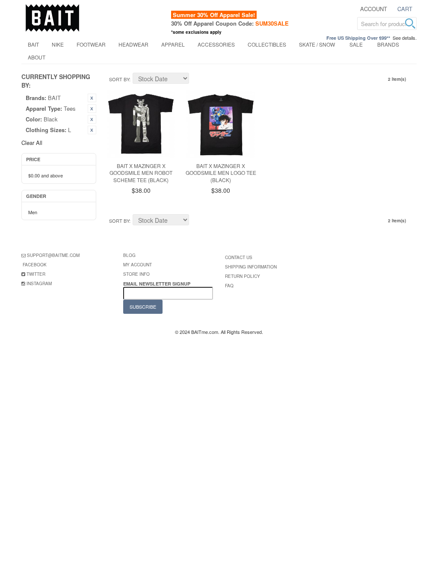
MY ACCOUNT (137, 265)
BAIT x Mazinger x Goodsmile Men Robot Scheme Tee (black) (141, 173)
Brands (388, 44)
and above (45, 175)
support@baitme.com (53, 255)
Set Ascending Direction (196, 79)
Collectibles (267, 44)
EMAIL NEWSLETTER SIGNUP (157, 283)
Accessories (216, 44)
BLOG (129, 255)
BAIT (33, 44)
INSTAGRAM (39, 283)
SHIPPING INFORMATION (251, 267)
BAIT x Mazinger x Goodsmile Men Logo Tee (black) (221, 173)
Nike (58, 44)
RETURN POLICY (242, 276)
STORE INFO (136, 274)
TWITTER (36, 274)
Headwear (133, 44)
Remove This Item (92, 98)
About (36, 57)
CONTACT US (238, 257)
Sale (356, 44)
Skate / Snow (317, 44)
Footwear (91, 44)
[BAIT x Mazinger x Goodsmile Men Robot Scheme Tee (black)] (141, 124)
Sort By (119, 79)
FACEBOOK (35, 265)
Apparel (173, 44)
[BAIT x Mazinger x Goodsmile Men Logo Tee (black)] (220, 124)
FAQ (229, 286)
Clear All (31, 143)
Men (32, 212)
